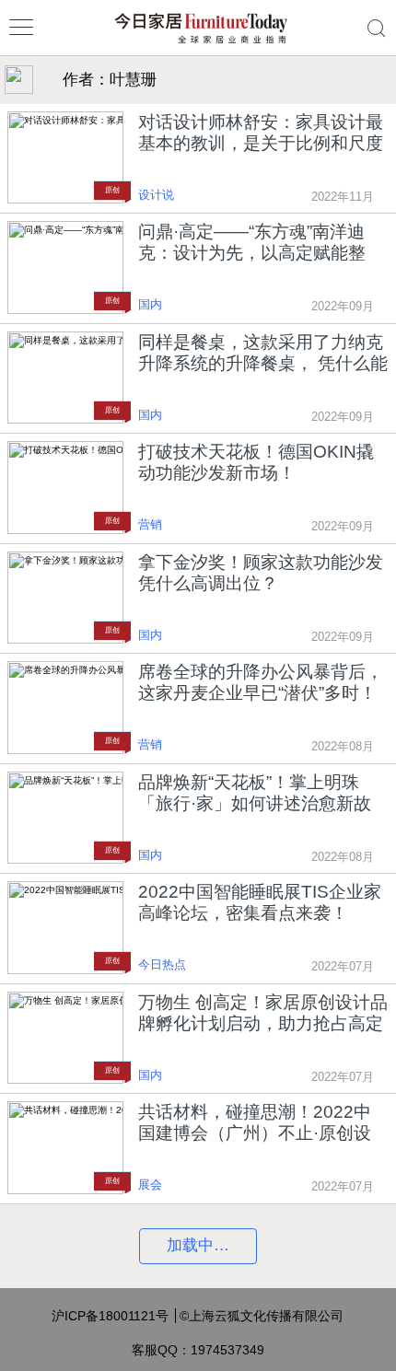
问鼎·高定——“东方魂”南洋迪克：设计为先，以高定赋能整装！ (252, 242)
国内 (150, 304)
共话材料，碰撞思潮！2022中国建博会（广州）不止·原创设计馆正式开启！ (254, 1123)
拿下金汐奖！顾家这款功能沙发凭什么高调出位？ (260, 572)
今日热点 (162, 965)
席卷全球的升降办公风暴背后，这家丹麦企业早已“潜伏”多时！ (260, 682)
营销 (150, 524)
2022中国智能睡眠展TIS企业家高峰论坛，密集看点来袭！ (259, 902)
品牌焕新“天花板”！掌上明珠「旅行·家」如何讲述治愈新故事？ (254, 793)
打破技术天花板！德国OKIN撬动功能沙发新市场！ (256, 462)
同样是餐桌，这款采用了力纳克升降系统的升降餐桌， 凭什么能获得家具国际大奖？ (263, 353)
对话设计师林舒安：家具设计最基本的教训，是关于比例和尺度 (260, 132)
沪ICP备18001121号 (110, 1315)
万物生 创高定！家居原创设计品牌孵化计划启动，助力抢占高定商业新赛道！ (263, 1013)
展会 (150, 1185)
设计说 (156, 195)
